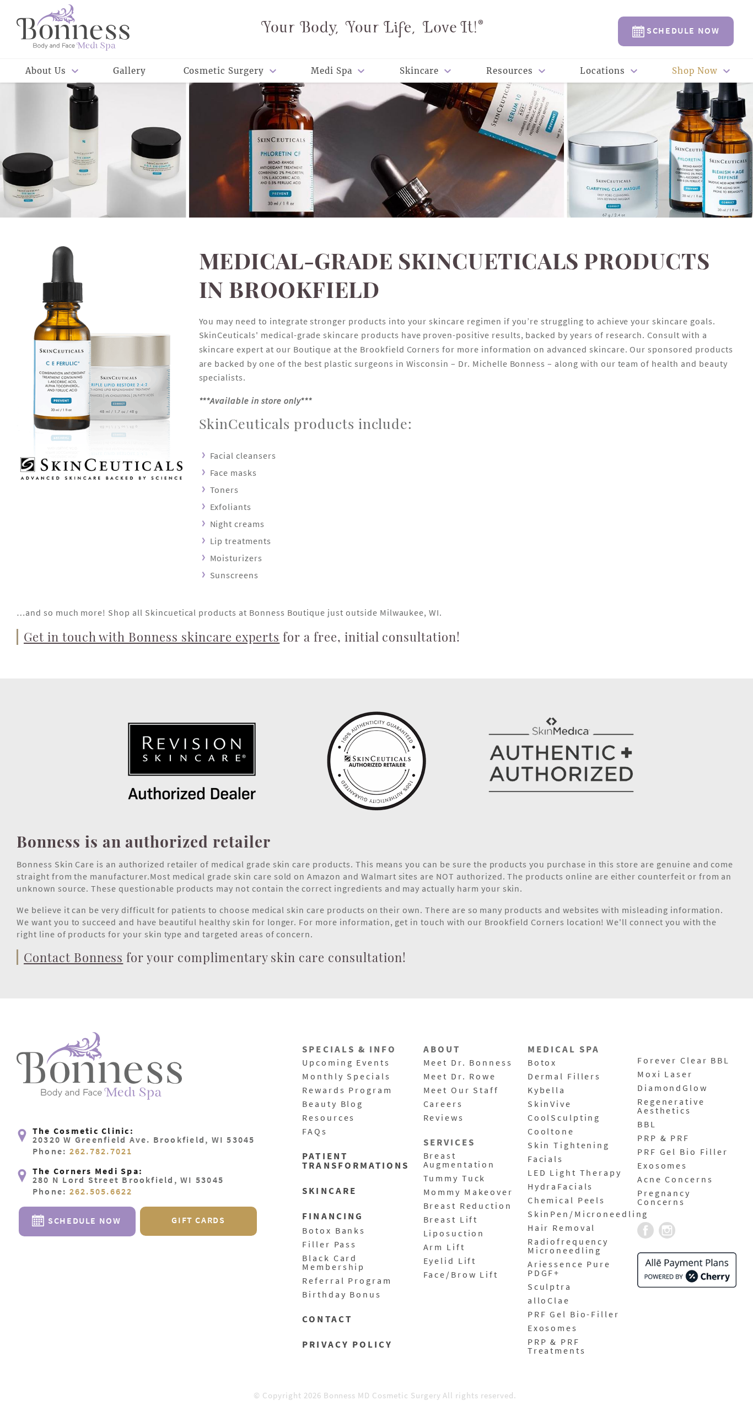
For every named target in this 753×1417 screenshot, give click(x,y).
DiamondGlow (672, 1088)
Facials (545, 1159)
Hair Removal (562, 1228)
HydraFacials (561, 1187)
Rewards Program (347, 1090)
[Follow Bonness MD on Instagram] (667, 1231)
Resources (509, 71)
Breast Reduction (467, 1206)
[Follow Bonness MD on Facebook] (645, 1231)
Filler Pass (329, 1245)
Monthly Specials (346, 1077)
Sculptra (550, 1287)
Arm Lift (444, 1247)
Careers (443, 1104)
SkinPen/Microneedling (588, 1214)
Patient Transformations (355, 1161)
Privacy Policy (347, 1345)
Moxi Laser (665, 1074)
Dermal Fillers (564, 1077)
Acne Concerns (675, 1180)
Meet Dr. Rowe (459, 1077)
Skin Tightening (569, 1145)
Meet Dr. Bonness (468, 1063)
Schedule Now (682, 30)
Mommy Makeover (468, 1192)
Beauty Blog (332, 1104)
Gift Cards (198, 1219)
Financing (332, 1217)
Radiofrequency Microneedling (568, 1246)
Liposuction (454, 1234)
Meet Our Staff (461, 1090)
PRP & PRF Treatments (557, 1346)
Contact (327, 1320)
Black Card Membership (333, 1262)
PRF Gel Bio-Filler (574, 1315)
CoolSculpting (564, 1118)
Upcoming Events (346, 1063)
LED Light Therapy (575, 1173)
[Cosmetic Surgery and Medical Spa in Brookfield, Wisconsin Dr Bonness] (73, 29)
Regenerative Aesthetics (671, 1106)
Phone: (83, 1152)
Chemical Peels (566, 1201)
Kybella (547, 1090)
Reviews (443, 1118)
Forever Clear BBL (683, 1061)
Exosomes (553, 1328)
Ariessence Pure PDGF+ (569, 1268)
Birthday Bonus (341, 1295)
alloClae (549, 1301)
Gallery (129, 71)
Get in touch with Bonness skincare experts (151, 636)
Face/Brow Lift (460, 1275)
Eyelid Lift (450, 1261)
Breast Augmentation (459, 1160)
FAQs (314, 1132)
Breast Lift (450, 1220)
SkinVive (550, 1104)
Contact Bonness (73, 957)
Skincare (419, 71)
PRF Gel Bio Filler (682, 1152)
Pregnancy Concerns (664, 1197)
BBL (647, 1125)
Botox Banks (333, 1231)
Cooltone (551, 1132)
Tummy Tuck (454, 1178)
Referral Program (346, 1281)
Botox (542, 1063)
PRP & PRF (663, 1138)
